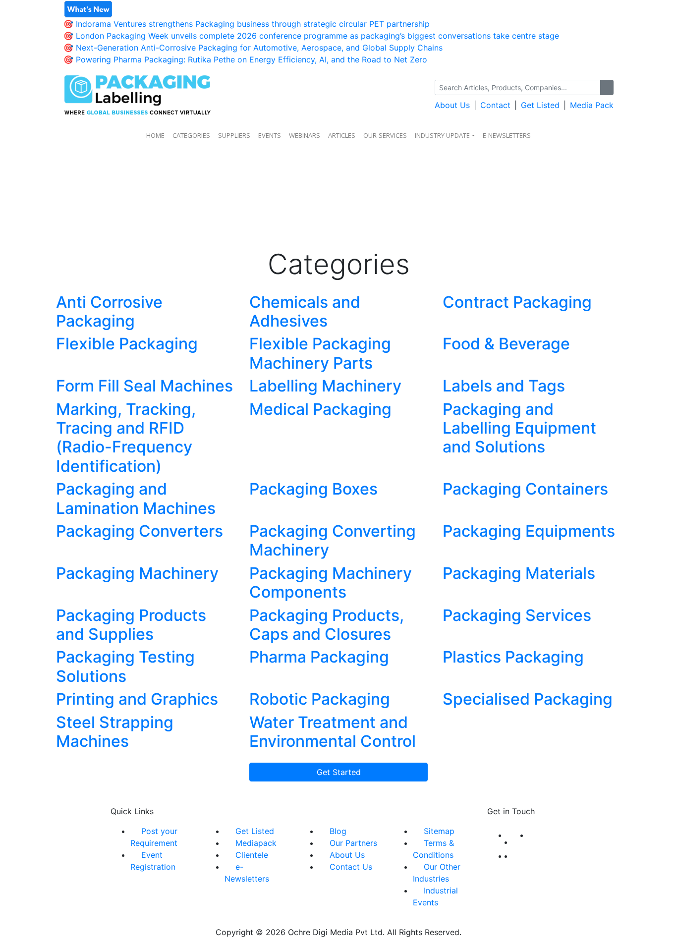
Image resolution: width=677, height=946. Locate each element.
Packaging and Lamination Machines (136, 498)
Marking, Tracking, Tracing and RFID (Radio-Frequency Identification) (126, 437)
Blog (338, 831)
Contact (495, 105)
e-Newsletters (507, 135)
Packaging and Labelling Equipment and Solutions (519, 428)
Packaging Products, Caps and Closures (326, 625)
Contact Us (351, 867)
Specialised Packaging (528, 699)
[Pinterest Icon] (516, 856)
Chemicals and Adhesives (304, 311)
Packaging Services (517, 615)
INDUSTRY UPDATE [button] (442, 135)
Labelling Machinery (325, 385)
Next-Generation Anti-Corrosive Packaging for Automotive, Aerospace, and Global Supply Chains (259, 48)
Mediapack (256, 843)
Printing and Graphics (137, 699)
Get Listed (540, 105)
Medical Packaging (320, 409)
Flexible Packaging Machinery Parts (320, 353)
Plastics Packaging (513, 657)
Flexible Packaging (127, 343)
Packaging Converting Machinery (332, 540)
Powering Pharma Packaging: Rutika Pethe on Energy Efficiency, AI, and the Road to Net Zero (251, 59)
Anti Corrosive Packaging (109, 311)
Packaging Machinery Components (330, 582)
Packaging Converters (139, 531)
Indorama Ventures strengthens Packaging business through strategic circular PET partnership (253, 24)
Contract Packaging (517, 302)
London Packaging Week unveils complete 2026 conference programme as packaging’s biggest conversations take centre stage (317, 36)
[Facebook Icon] (510, 835)
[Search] (607, 87)
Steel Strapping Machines (114, 732)
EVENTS (269, 135)
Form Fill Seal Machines (144, 385)
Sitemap (439, 831)
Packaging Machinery (137, 573)
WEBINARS (304, 135)
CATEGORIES (191, 135)
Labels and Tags (504, 385)
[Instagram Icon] (510, 856)
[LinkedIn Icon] (532, 835)
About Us (452, 105)
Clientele (251, 855)
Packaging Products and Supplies (131, 625)
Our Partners (353, 843)
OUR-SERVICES (385, 135)
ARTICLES (341, 135)
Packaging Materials (519, 573)
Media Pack (592, 105)
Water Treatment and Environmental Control (332, 732)
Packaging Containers (525, 489)
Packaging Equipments (529, 531)
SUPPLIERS (234, 135)
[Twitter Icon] (521, 842)
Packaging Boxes (313, 489)
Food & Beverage (506, 343)
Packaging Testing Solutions (125, 666)
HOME (155, 135)
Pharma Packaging (319, 657)
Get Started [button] (339, 772)
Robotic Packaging (319, 699)
